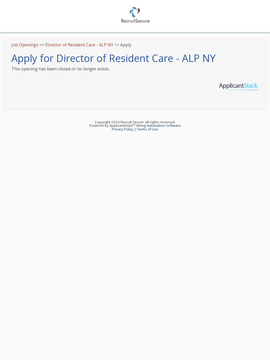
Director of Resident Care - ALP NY (79, 45)
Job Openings (24, 45)
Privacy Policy (122, 129)
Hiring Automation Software (158, 125)
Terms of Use (147, 129)
